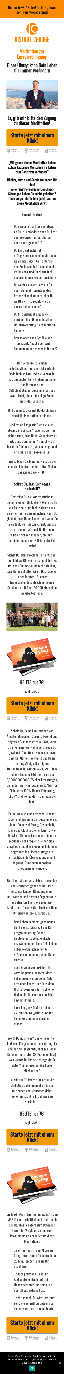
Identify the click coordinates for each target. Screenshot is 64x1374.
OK (32, 1368)
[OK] (59, 1363)
